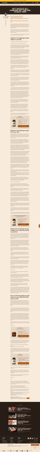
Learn (33, 2)
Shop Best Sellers (4, 441)
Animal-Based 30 (12, 442)
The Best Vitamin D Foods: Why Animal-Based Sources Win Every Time (24, 429)
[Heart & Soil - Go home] (4, 3)
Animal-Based (24, 413)
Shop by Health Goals (5, 442)
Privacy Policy (29, 442)
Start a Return (20, 441)
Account (19, 442)
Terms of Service (32, 442)
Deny (35, 448)
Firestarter (11, 387)
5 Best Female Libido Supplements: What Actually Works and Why (24, 415)
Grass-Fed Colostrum (24, 315)
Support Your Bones (23, 363)
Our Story (11, 439)
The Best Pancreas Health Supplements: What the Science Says (23, 422)
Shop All (19, 2)
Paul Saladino (6, 17)
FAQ (18, 439)
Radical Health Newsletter (16, 4)
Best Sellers (15, 2)
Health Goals (24, 2)
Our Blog (11, 441)
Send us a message (20, 440)
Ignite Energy (23, 224)
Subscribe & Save (4, 440)
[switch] (17, 450)
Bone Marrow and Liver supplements (23, 110)
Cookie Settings (36, 442)
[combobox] (36, 4)
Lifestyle (9, 4)
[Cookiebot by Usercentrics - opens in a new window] (3, 450)
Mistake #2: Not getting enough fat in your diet (16, 17)
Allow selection (35, 446)
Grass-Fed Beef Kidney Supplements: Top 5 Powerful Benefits (24, 409)
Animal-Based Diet (4, 4)
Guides (11, 4)
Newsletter (11, 440)
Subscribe (28, 398)
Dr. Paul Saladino (7, 16)
